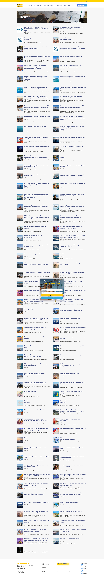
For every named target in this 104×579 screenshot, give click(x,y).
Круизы (28, 5)
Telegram (82, 568)
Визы (45, 5)
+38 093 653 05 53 (20, 571)
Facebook (82, 565)
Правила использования (62, 569)
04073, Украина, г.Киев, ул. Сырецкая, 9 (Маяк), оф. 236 (25, 566)
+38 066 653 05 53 (20, 572)
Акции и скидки (82, 5)
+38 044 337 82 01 (20, 569)
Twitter (82, 570)
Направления (59, 5)
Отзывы (64, 5)
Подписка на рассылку (63, 563)
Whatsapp (82, 573)
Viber (82, 572)
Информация (50, 5)
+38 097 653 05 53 (20, 574)
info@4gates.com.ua (21, 568)
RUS (18, 1)
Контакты (69, 5)
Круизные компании (36, 5)
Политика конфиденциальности (63, 567)
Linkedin (82, 566)
